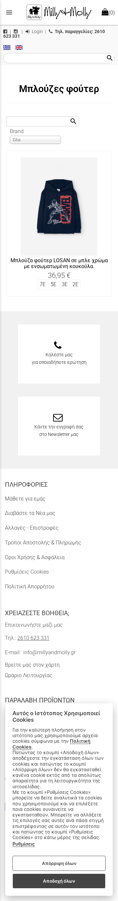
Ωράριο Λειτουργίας (28, 675)
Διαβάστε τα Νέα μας (30, 513)
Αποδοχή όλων (59, 881)
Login (37, 31)
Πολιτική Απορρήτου (29, 586)
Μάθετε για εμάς (25, 499)
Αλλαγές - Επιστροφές (32, 528)
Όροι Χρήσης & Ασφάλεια (35, 557)
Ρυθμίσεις (23, 844)
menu (9, 12)
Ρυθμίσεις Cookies (27, 572)
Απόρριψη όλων (59, 863)
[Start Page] (59, 12)
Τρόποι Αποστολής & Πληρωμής (43, 542)
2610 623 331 (33, 638)
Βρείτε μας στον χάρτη (32, 665)
